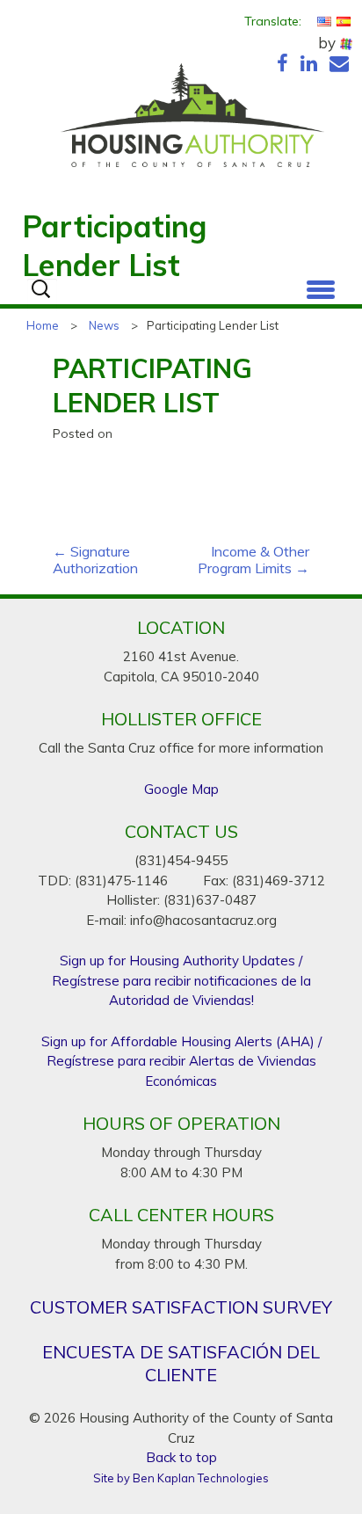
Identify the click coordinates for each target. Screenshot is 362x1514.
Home (42, 325)
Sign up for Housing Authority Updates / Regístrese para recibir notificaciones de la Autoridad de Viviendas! (181, 980)
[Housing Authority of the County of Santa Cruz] (192, 119)
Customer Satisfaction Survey (181, 1307)
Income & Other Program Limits (253, 560)
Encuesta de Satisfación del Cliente (181, 1363)
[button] (321, 286)
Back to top (181, 1457)
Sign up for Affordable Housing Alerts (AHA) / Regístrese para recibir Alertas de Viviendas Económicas (181, 1061)
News (104, 325)
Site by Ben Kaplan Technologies (181, 1478)
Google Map (181, 789)
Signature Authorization (95, 560)
